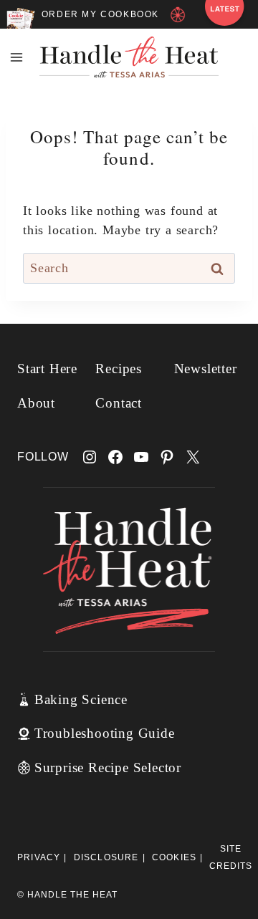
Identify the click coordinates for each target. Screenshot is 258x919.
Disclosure (106, 857)
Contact (118, 402)
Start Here (47, 368)
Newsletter (205, 368)
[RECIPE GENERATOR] (180, 19)
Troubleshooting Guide (104, 733)
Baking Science (81, 699)
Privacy (38, 857)
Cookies (174, 857)
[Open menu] (17, 57)
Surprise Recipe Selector (107, 767)
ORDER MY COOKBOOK (100, 14)
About (36, 402)
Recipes (118, 368)
